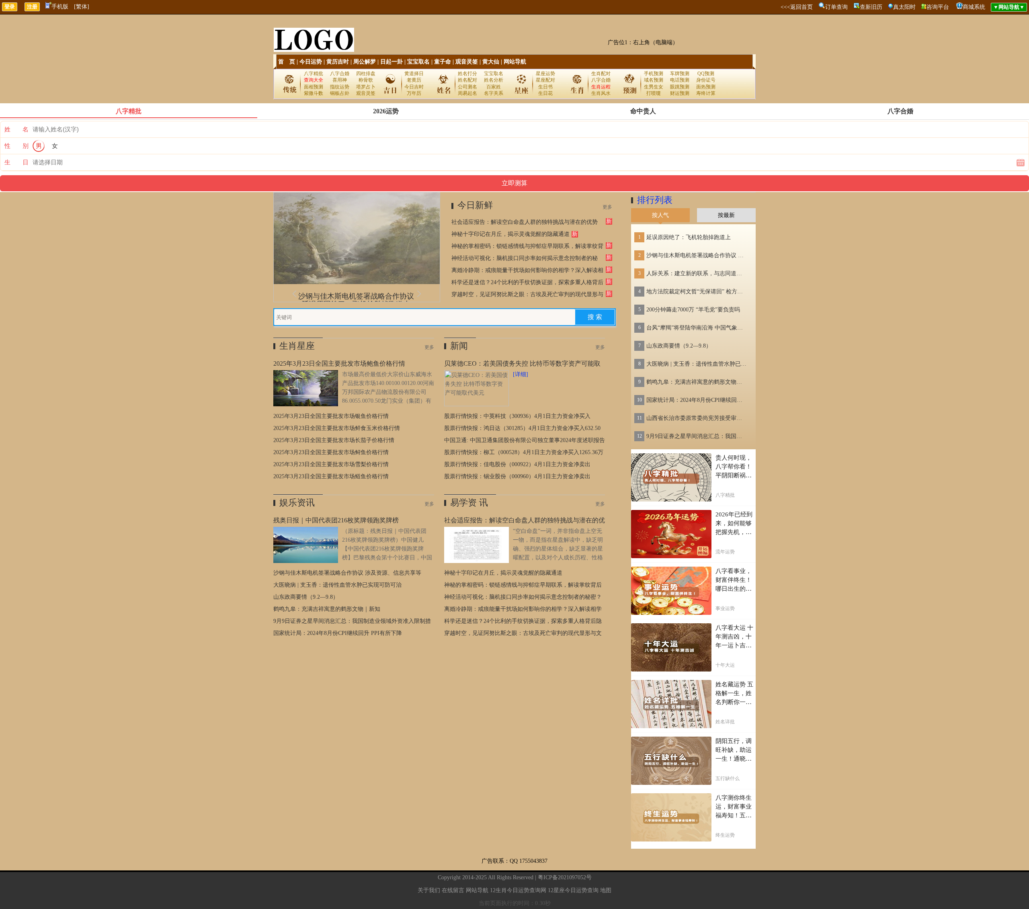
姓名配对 (467, 80)
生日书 (545, 87)
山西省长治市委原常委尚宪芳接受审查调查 (696, 418)
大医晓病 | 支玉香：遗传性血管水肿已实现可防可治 (337, 585)
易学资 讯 (469, 502)
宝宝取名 (418, 62)
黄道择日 (414, 73)
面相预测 (313, 87)
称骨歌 (366, 80)
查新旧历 (871, 7)
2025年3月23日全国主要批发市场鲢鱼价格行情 (331, 476)
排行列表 (654, 200)
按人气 (660, 215)
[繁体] (81, 7)
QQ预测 (705, 73)
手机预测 (653, 73)
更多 (607, 207)
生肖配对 (601, 73)
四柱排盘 (365, 73)
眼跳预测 (679, 87)
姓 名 (16, 129)
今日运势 (310, 62)
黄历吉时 (337, 62)
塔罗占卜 (365, 87)
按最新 (726, 215)
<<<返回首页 (797, 7)
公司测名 (467, 87)
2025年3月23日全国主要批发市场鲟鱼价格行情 (331, 452)
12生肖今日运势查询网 (518, 890)
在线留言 (453, 890)
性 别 (16, 146)
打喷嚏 (653, 93)
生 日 (16, 162)
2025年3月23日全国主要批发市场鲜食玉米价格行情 (336, 428)
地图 (605, 890)
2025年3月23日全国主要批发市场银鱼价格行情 (331, 416)
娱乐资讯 (297, 502)
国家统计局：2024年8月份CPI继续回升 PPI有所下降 (337, 633)
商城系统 (974, 7)
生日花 (545, 93)
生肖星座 (297, 346)
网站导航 (515, 62)
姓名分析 (493, 80)
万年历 (414, 93)
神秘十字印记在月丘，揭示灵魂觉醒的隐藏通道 (510, 234)
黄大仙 (490, 62)
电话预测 (679, 80)
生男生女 (653, 87)
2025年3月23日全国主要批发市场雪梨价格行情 (331, 464)
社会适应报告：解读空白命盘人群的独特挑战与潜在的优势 (524, 222)
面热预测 (705, 87)
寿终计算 (705, 93)
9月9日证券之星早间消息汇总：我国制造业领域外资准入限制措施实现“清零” (696, 436)
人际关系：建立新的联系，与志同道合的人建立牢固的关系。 (696, 273)
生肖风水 (601, 93)
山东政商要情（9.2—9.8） (305, 597)
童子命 (442, 62)
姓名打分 (467, 73)
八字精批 (313, 73)
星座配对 (545, 80)
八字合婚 (339, 73)
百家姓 (493, 87)
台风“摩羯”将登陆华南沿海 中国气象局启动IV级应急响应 (696, 328)
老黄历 (414, 80)
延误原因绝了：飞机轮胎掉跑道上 (688, 237)
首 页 (286, 62)
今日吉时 (414, 87)
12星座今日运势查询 (573, 890)
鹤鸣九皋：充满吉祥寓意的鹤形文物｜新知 (326, 609)
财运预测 (679, 93)
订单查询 (836, 7)
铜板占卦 (339, 93)
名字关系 (493, 93)
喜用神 (339, 80)
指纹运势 (339, 87)
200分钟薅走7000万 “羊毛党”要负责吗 (693, 310)
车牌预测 (679, 73)
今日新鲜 (475, 205)
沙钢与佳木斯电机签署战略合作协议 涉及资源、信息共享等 (347, 573)
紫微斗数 (313, 93)
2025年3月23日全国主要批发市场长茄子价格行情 (333, 440)
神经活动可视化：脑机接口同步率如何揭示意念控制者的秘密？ (523, 597)
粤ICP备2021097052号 (565, 877)
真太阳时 (904, 7)
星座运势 (545, 73)
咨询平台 (938, 7)
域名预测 (653, 80)
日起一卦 (391, 62)
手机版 (59, 7)
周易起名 (467, 93)
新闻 (459, 346)
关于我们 (429, 890)
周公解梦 (364, 62)
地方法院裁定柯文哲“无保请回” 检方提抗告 (696, 292)
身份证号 (705, 80)
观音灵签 (466, 62)
